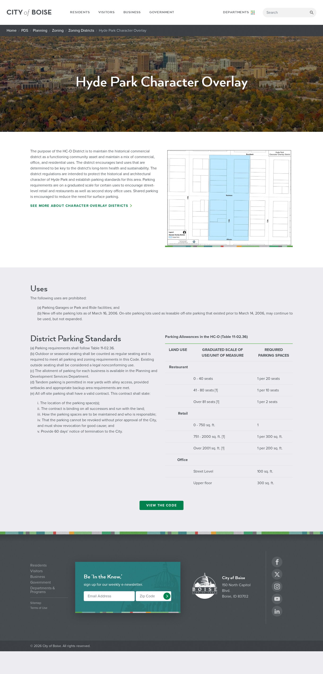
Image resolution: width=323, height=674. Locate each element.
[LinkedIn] (277, 611)
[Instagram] (277, 587)
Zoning (58, 30)
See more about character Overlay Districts (79, 206)
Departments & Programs (42, 590)
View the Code (161, 505)
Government (161, 12)
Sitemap (35, 603)
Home (12, 30)
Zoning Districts (81, 30)
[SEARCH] (311, 12)
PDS (24, 30)
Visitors (106, 12)
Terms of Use (38, 608)
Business (132, 12)
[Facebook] (277, 562)
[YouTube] (277, 599)
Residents (80, 12)
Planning (40, 30)
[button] (166, 596)
